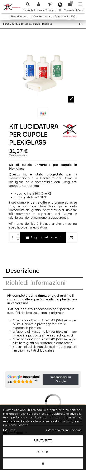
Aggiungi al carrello (45, 237)
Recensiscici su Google (61, 379)
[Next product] (82, 24)
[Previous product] (80, 24)
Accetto (43, 452)
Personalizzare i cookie (64, 430)
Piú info (10, 430)
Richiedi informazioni (36, 283)
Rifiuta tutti (43, 440)
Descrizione (22, 271)
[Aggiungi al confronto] (71, 237)
